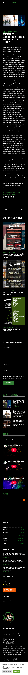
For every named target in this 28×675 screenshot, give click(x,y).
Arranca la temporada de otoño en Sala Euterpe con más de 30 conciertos (13, 255)
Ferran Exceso (6, 192)
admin (5, 31)
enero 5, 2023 (11, 290)
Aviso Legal (17, 633)
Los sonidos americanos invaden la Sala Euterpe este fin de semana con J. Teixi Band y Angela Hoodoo (19, 402)
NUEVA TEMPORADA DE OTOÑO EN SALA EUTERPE (12, 330)
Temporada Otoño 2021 (12, 31)
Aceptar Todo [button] (17, 671)
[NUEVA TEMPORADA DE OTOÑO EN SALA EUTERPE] (14, 311)
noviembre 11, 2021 (7, 32)
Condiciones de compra (15, 635)
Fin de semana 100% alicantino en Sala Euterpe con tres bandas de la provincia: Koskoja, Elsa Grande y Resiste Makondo (19, 413)
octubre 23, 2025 (16, 417)
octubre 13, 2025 (16, 427)
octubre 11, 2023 (11, 252)
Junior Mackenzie (13, 55)
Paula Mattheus (11, 194)
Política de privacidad (8, 633)
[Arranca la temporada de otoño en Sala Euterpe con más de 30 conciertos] (14, 236)
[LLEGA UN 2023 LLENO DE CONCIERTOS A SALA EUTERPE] (14, 274)
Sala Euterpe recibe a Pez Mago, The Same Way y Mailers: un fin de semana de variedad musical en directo (19, 423)
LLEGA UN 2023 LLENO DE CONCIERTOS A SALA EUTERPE (14, 293)
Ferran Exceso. (20, 168)
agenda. (5, 187)
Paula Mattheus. (11, 102)
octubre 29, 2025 (16, 406)
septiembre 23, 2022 (12, 327)
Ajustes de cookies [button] (7, 671)
